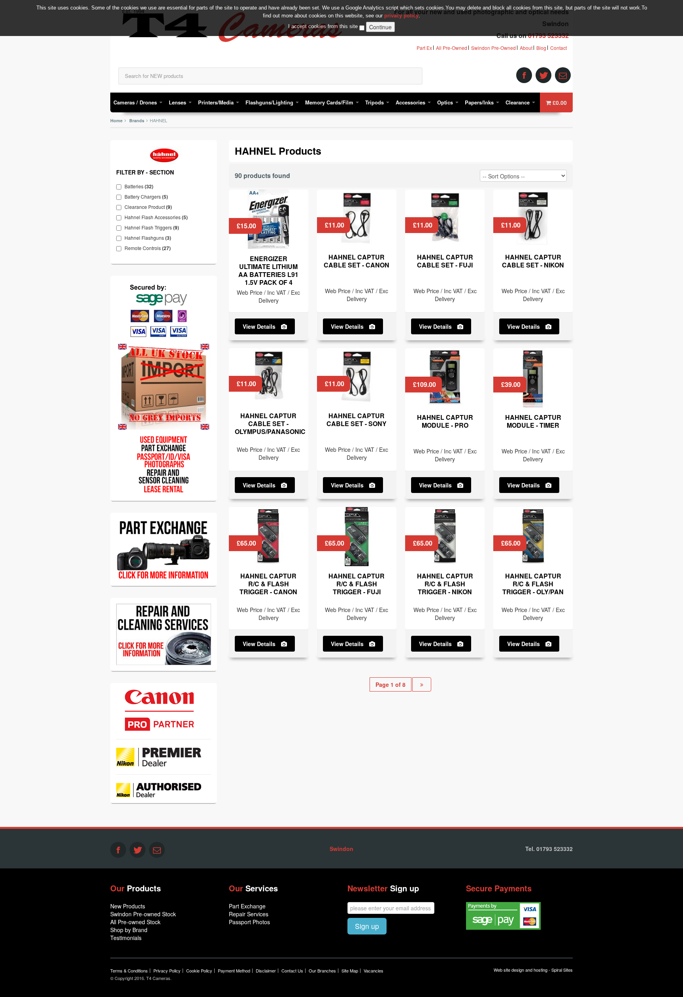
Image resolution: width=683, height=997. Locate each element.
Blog (541, 47)
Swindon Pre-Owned (493, 47)
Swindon (341, 849)
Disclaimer (266, 970)
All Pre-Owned (451, 47)
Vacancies (373, 970)
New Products (127, 906)
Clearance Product (150, 206)
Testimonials (126, 938)
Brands (136, 120)
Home (116, 120)
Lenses (178, 102)
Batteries (140, 186)
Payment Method (234, 970)
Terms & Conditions (129, 970)
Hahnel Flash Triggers (153, 227)
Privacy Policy (167, 970)
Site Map (350, 970)
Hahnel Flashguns (149, 237)
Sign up (367, 926)
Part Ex (424, 47)
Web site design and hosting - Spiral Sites (533, 970)
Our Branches (322, 970)
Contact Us (292, 970)
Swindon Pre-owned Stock (143, 914)
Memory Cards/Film (330, 102)
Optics (446, 102)
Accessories (411, 102)
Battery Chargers (148, 196)
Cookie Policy (199, 970)
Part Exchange (247, 906)
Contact (558, 47)
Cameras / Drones (135, 102)
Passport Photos (249, 922)
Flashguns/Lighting (270, 102)
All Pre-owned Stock (135, 922)
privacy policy (401, 16)
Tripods (375, 102)
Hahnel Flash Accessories (158, 217)
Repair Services (248, 914)
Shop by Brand (128, 930)
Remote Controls (149, 248)
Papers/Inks (480, 102)
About (526, 47)
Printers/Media (216, 102)
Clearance (518, 102)
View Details (260, 326)
